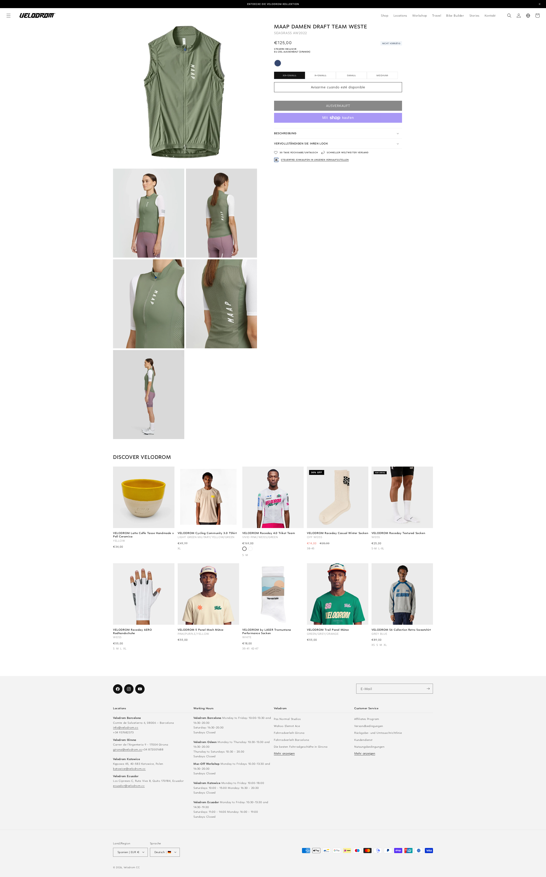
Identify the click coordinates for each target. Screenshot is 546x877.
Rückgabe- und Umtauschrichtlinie (378, 732)
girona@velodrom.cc (127, 749)
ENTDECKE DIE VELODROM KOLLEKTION (273, 4)
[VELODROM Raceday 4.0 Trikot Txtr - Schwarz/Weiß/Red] (250, 549)
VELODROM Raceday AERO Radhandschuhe (132, 631)
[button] (8, 15)
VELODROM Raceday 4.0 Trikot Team (268, 533)
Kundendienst (363, 739)
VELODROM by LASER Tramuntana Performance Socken (266, 631)
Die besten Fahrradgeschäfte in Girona (300, 746)
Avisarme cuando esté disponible (338, 87)
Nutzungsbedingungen (369, 746)
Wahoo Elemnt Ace (287, 725)
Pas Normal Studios (287, 719)
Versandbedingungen (368, 725)
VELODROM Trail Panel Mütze (328, 629)
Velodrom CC (132, 867)
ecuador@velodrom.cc (129, 785)
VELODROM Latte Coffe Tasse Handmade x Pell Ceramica (143, 534)
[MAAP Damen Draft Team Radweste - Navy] (277, 64)
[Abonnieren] (428, 689)
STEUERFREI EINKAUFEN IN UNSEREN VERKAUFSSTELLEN (315, 159)
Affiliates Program (366, 719)
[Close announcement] (539, 4)
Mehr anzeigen (284, 753)
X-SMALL (325, 76)
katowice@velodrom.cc (129, 768)
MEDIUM (387, 76)
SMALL (357, 76)
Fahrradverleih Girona (289, 732)
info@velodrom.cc (125, 727)
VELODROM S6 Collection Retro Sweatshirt (401, 629)
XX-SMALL (294, 76)
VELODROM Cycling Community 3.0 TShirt (207, 533)
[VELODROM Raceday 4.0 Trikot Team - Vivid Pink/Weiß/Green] (244, 549)
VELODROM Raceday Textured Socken (398, 533)
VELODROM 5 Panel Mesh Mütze (200, 629)
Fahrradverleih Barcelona (291, 739)
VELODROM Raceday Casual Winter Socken (337, 533)
